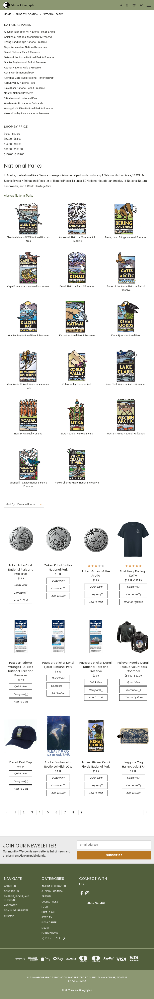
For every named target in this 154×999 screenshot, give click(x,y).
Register (22, 910)
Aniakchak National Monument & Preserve (28, 36)
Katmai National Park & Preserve (22, 67)
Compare (19, 592)
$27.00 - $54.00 (12, 138)
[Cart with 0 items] (141, 5)
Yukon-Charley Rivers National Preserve (26, 113)
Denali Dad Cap (20, 762)
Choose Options (133, 602)
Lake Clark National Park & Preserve (24, 87)
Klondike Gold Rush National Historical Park (29, 77)
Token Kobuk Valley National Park (58, 567)
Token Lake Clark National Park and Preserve (20, 569)
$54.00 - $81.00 (12, 144)
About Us (10, 886)
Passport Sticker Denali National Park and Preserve (95, 667)
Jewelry (47, 917)
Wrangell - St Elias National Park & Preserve (28, 108)
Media (45, 927)
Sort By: (10, 504)
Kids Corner (49, 922)
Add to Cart (21, 600)
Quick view (20, 585)
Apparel (47, 896)
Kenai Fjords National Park (19, 72)
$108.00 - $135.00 (14, 154)
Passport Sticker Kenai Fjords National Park (58, 665)
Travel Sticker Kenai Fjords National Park (96, 764)
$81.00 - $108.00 (13, 149)
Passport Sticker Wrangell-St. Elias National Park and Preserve (20, 669)
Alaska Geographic (54, 886)
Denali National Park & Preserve (22, 52)
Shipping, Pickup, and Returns (16, 898)
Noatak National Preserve (18, 92)
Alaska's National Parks (18, 195)
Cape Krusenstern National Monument (26, 47)
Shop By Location (52, 891)
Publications (50, 933)
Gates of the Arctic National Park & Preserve (29, 57)
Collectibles (50, 901)
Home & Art (49, 912)
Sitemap (9, 915)
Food (45, 907)
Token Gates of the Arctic (96, 573)
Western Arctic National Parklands (23, 103)
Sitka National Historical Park (20, 98)
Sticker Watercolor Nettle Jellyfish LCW (58, 764)
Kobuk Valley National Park (19, 82)
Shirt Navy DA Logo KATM (133, 573)
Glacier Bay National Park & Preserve (25, 62)
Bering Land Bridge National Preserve (25, 41)
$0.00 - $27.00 (12, 133)
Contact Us (11, 891)
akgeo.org (10, 905)
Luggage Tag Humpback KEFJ (133, 764)
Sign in (8, 910)
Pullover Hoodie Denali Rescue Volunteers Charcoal (133, 667)
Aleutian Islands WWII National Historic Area (29, 31)
